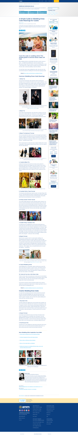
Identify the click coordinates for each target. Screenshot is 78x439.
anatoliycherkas (31, 108)
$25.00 (56, 153)
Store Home (35, 416)
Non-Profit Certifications (50, 407)
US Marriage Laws (36, 427)
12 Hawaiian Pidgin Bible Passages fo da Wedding (27, 389)
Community (39, 11)
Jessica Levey (21, 22)
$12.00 (52, 153)
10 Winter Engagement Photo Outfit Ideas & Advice (29, 337)
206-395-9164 (27, 412)
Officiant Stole (35, 414)
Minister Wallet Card (36, 412)
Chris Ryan (38, 159)
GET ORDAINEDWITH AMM (22, 400)
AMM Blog (22, 395)
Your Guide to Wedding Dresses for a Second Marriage (33, 287)
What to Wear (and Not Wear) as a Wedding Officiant (33, 73)
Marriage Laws (53, 11)
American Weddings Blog (23, 414)
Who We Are (48, 412)
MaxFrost (35, 108)
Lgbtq (55, 14)
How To (30, 11)
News (20, 11)
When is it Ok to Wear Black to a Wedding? (27, 343)
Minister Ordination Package (37, 407)
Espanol (52, 14)
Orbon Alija (35, 159)
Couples (49, 11)
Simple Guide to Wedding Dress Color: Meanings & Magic (30, 334)
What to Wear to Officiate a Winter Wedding (27, 340)
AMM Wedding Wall (22, 416)
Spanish (49, 14)
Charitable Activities (50, 420)
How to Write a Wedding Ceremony (38, 420)
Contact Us (48, 414)
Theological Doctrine (50, 410)
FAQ (47, 416)
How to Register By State (37, 425)
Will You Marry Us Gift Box (37, 410)
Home (20, 395)
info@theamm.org (22, 412)
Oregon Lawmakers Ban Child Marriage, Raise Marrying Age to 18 (30, 386)
